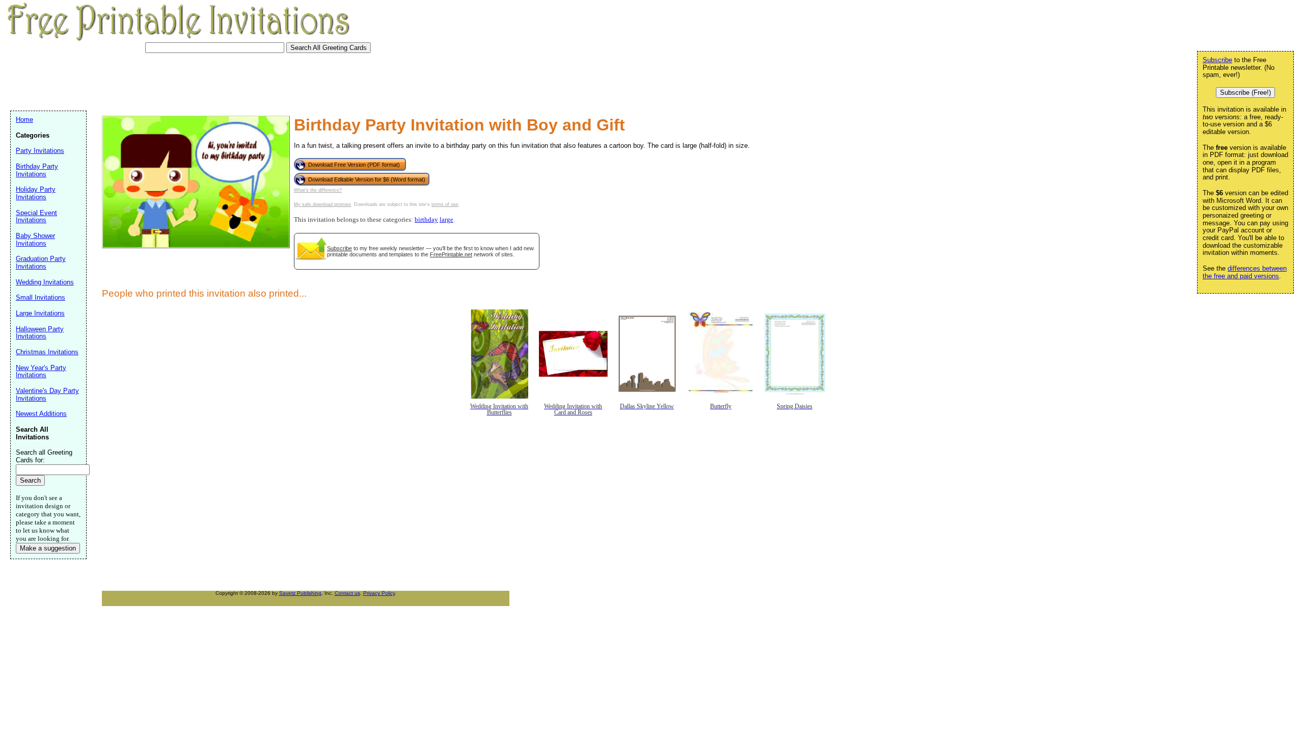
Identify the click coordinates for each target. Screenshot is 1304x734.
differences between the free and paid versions (1245, 272)
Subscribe (339, 248)
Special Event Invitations (36, 216)
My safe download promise (322, 204)
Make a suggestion (48, 548)
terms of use (444, 204)
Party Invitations (40, 150)
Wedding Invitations (45, 282)
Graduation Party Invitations (41, 262)
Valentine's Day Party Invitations (47, 394)
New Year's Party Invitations (41, 371)
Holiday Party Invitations (36, 193)
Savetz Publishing (300, 593)
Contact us (347, 593)
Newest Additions (41, 413)
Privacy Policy (379, 593)
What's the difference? (318, 190)
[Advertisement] (195, 80)
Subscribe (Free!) (1245, 92)
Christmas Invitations (47, 352)
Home (24, 119)
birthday (426, 219)
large (446, 219)
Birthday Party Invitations (37, 170)
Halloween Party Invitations (40, 332)
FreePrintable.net (451, 254)
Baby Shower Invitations (35, 239)
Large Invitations (40, 313)
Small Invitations (40, 297)
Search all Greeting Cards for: (44, 456)
